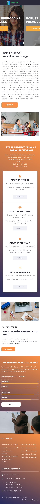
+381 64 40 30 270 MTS (13, 485)
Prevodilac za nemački (29, 448)
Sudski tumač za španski (9, 456)
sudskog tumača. (14, 343)
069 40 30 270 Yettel (20, 166)
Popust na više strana (20, 243)
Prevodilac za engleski (28, 445)
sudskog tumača (16, 96)
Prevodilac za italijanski (29, 457)
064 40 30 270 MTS (20, 164)
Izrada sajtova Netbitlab (30, 500)
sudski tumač (19, 78)
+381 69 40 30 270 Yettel (13, 487)
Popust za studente (20, 180)
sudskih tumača (25, 64)
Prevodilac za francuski (29, 451)
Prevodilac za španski (28, 454)
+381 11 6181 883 (11, 482)
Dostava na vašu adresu (20, 211)
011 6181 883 (20, 162)
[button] (24, 43)
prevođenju (5, 341)
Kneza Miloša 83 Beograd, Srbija (15, 478)
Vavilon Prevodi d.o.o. (11, 475)
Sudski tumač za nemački (9, 448)
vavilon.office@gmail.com (13, 491)
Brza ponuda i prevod (20, 272)
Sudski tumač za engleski (9, 445)
